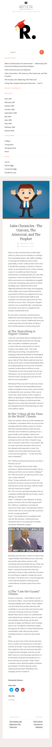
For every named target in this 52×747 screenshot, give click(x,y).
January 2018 (9, 131)
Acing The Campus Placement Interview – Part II (23, 83)
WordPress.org (10, 173)
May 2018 (8, 123)
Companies (9, 145)
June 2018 (8, 120)
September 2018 (11, 113)
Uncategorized (10, 148)
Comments (11, 169)
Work (7, 151)
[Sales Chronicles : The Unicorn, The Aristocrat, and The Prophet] (26, 199)
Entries (9, 165)
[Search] (41, 52)
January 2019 (9, 106)
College (7, 141)
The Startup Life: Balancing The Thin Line (21, 80)
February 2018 (10, 127)
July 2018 (8, 116)
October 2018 (10, 109)
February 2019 (10, 102)
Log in (7, 162)
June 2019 (8, 99)
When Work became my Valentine (17, 70)
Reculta (26, 7)
